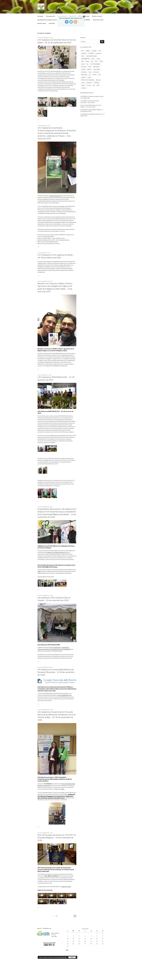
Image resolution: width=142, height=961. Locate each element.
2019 (82, 50)
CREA (82, 56)
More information (63, 957)
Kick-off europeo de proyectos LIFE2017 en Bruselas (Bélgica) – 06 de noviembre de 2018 (56, 837)
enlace (62, 789)
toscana (89, 85)
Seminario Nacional (55, 195)
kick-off (83, 64)
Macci (89, 66)
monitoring (84, 72)
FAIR (82, 61)
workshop (83, 88)
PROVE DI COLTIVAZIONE (87, 80)
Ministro (89, 69)
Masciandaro (96, 66)
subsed (83, 85)
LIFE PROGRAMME (95, 64)
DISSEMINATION (85, 58)
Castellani (94, 50)
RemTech (98, 80)
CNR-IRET (83, 53)
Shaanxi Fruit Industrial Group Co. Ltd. (57, 552)
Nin (90, 74)
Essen (93, 58)
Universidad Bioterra (64, 695)
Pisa (99, 74)
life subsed (84, 66)
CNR (100, 50)
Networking (84, 74)
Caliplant (88, 50)
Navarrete (96, 72)
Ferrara (87, 61)
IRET (96, 61)
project (89, 77)
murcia (90, 72)
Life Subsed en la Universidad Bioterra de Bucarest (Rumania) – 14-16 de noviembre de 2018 (56, 672)
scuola (82, 82)
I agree (72, 957)
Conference (98, 53)
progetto (83, 77)
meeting (83, 69)
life (87, 64)
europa (98, 58)
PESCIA (94, 74)
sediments (89, 82)
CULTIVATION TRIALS (91, 56)
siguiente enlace (66, 886)
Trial (94, 85)
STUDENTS (96, 82)
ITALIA (101, 61)
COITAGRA (90, 53)
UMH (39, 571)
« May (67, 950)
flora (92, 61)
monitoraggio (96, 69)
